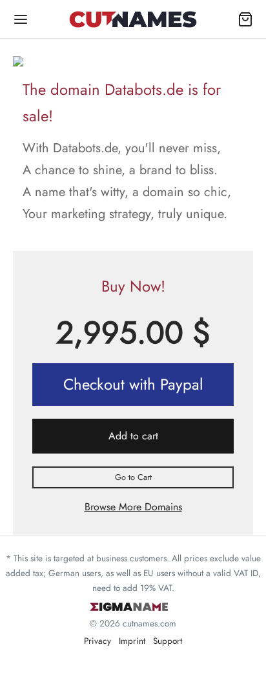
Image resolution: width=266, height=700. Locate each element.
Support (167, 640)
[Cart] (245, 19)
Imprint (132, 640)
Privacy (97, 640)
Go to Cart (133, 477)
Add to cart (133, 435)
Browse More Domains (133, 506)
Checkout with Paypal (133, 384)
